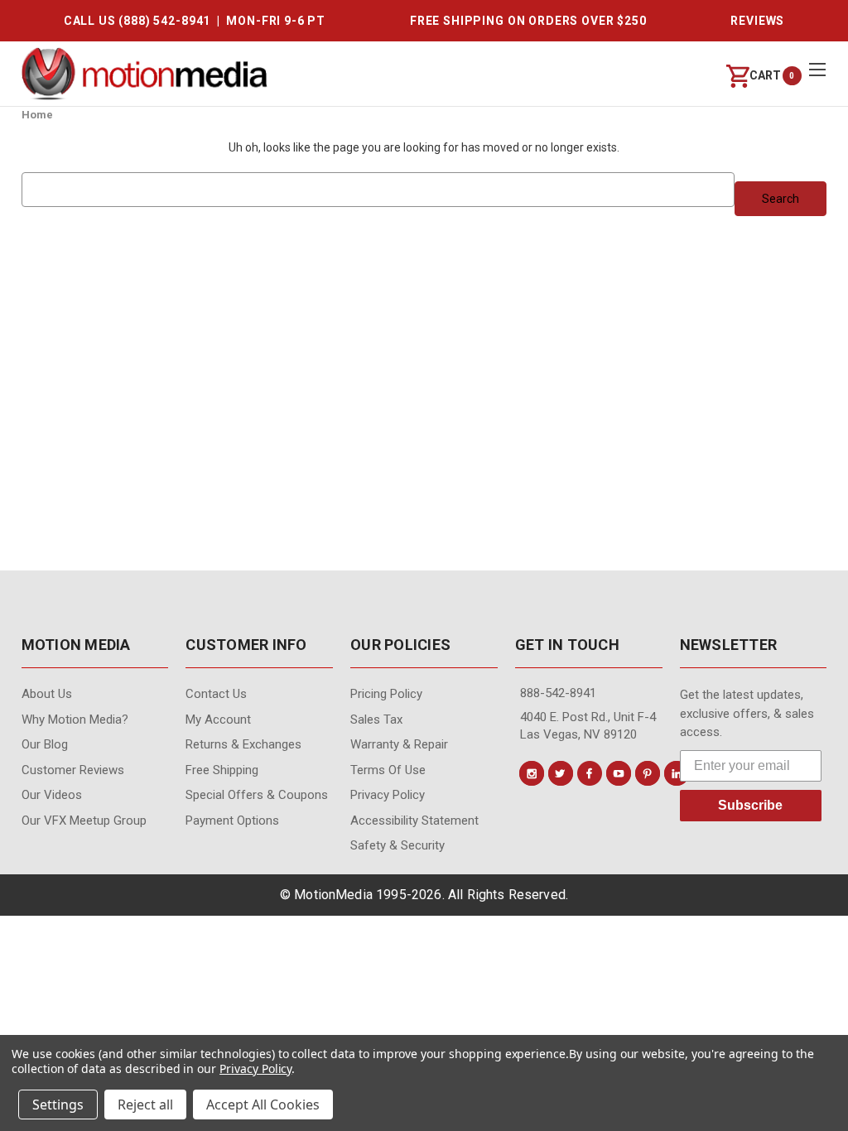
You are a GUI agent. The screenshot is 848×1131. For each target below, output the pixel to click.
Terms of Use (388, 770)
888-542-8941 (558, 693)
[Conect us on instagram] (531, 773)
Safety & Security (397, 845)
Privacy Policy (387, 794)
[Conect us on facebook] (589, 773)
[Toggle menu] (817, 69)
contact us (216, 693)
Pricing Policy (386, 693)
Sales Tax (376, 719)
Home (37, 114)
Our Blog (45, 744)
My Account (218, 719)
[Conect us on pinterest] (647, 773)
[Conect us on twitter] (560, 773)
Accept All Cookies (263, 1104)
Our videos (52, 794)
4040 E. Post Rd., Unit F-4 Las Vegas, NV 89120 (588, 726)
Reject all (145, 1104)
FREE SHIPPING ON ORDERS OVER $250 (528, 20)
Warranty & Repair (399, 744)
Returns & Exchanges (243, 744)
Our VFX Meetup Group (84, 820)
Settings (58, 1104)
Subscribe (750, 805)
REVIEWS (757, 20)
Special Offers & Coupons (257, 794)
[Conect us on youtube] (618, 773)
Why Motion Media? (75, 719)
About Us (47, 693)
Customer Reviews (73, 770)
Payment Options (232, 820)
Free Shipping (222, 770)
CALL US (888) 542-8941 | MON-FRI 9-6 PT (194, 20)
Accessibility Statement (414, 820)
